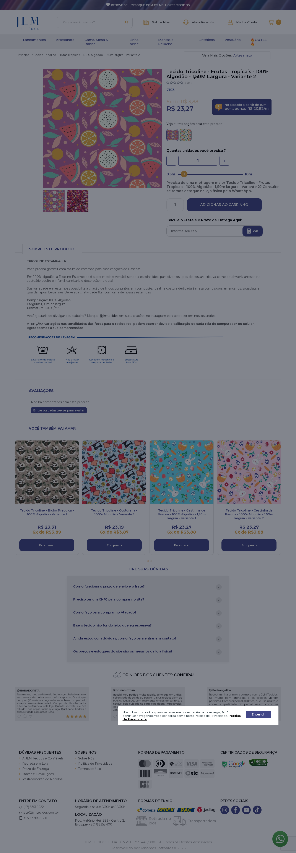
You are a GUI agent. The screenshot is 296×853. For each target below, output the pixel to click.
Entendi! (258, 714)
